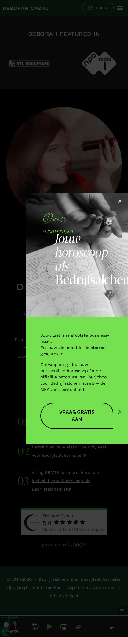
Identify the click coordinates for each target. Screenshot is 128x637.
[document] (64, 318)
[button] (120, 201)
